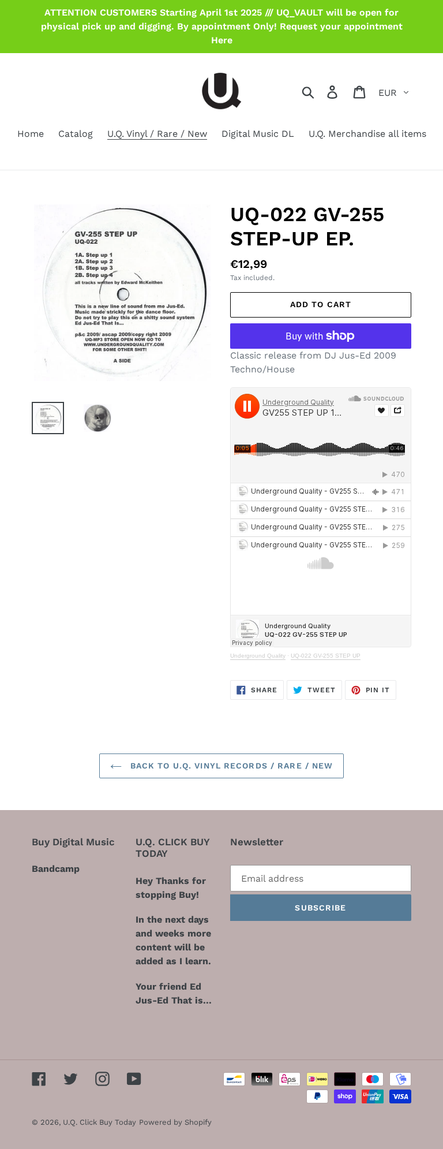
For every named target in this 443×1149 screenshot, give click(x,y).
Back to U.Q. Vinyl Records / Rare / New (230, 765)
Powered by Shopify (175, 1122)
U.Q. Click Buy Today (99, 1122)
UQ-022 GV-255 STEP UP (326, 655)
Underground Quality (258, 655)
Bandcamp (56, 868)
